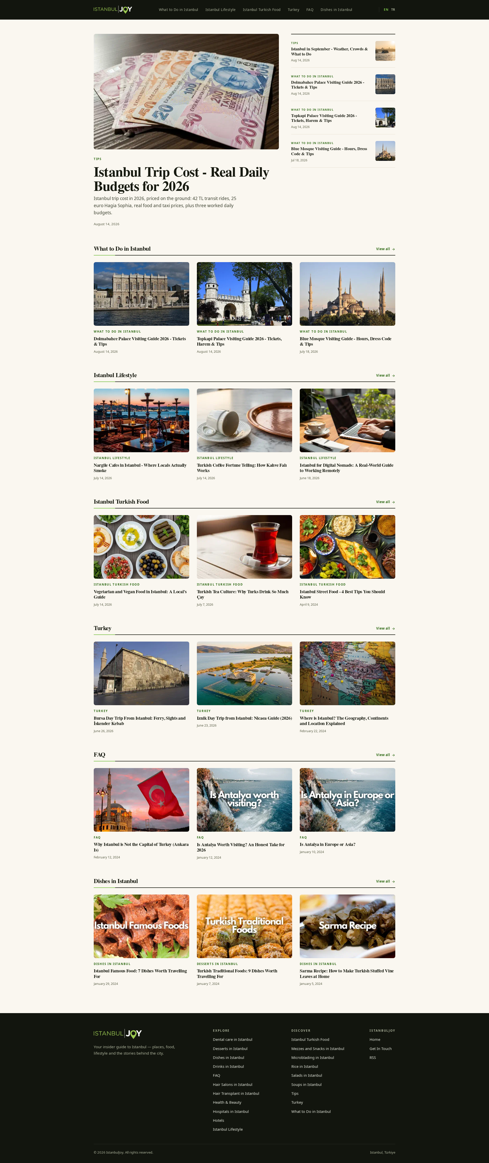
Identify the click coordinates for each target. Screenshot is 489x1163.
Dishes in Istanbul (336, 9)
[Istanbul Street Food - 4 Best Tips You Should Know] (347, 547)
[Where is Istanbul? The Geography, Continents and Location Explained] (347, 673)
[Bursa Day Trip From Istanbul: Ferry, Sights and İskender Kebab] (141, 673)
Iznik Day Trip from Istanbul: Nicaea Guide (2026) (244, 718)
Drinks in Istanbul (228, 1066)
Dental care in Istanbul (232, 1039)
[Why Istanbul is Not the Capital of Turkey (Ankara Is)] (141, 800)
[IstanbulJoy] (113, 10)
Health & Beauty (227, 1102)
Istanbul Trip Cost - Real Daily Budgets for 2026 (181, 178)
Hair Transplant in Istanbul (236, 1093)
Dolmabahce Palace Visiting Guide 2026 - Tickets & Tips (140, 341)
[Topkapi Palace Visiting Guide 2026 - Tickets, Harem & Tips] (244, 294)
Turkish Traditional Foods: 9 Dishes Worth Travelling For (237, 973)
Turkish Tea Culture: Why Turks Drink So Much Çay (243, 594)
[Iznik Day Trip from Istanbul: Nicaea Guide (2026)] (244, 673)
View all (383, 249)
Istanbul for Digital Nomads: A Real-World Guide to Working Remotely (346, 468)
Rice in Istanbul (304, 1066)
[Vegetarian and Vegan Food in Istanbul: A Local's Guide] (141, 547)
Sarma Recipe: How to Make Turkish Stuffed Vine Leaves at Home (347, 973)
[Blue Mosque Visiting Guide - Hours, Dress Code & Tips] (347, 294)
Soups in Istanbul (306, 1084)
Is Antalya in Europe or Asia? (327, 844)
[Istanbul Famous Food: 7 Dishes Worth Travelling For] (141, 926)
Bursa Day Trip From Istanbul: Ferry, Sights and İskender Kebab (139, 721)
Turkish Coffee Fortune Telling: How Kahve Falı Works (242, 468)
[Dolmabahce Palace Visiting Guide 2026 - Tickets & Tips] (141, 294)
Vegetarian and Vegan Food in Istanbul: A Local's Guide (140, 594)
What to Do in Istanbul (178, 9)
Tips (294, 1093)
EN (386, 9)
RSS (373, 1057)
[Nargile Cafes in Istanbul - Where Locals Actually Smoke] (141, 420)
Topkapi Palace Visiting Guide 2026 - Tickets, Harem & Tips (239, 341)
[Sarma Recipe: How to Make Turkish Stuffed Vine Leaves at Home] (347, 926)
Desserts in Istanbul (230, 1048)
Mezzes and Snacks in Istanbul (317, 1048)
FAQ (310, 9)
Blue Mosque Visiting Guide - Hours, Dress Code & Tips (345, 341)
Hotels (218, 1120)
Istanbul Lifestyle (221, 9)
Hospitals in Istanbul (231, 1111)
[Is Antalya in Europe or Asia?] (347, 800)
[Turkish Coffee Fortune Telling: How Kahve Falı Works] (244, 420)
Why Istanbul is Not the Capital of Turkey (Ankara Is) (141, 847)
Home (375, 1039)
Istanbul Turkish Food (262, 9)
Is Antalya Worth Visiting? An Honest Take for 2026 (241, 847)
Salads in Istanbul (306, 1075)
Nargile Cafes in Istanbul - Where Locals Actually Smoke (140, 468)
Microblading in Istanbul (312, 1057)
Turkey (293, 9)
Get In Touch (381, 1048)
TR (393, 9)
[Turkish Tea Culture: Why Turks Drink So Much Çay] (244, 547)
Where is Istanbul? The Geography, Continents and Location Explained (344, 721)
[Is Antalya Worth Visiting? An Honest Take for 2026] (244, 800)
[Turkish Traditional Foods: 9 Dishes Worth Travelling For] (244, 926)
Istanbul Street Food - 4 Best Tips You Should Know (342, 594)
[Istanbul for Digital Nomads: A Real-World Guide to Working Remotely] (347, 420)
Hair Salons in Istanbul (232, 1084)
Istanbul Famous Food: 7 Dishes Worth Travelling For (140, 973)
